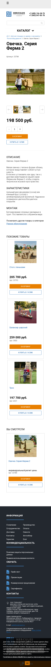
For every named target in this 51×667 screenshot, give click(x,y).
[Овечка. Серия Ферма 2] (25, 81)
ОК (27, 663)
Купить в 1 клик (17, 142)
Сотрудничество (13, 528)
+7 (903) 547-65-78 (37, 15)
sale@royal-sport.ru (18, 625)
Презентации (16, 577)
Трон (12, 388)
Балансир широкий (18, 327)
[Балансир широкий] (25, 312)
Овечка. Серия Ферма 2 (19, 461)
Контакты (10, 536)
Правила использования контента (20, 558)
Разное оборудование (16, 224)
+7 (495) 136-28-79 (37, 13)
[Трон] (25, 372)
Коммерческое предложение (23, 583)
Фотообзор (27, 536)
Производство (29, 525)
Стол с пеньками (17, 267)
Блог (25, 539)
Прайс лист (15, 572)
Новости (26, 532)
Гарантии (10, 539)
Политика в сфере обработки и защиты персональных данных (27, 657)
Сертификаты (16, 589)
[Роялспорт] (15, 16)
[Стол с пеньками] (25, 252)
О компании (11, 525)
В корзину (17, 136)
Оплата (26, 528)
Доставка (10, 532)
